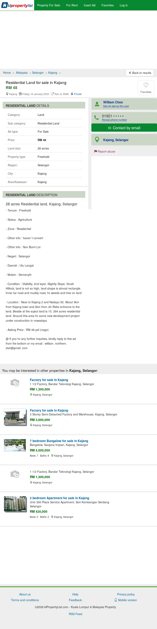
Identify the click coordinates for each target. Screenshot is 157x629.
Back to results (141, 73)
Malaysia (22, 72)
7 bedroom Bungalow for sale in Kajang (59, 441)
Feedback (75, 600)
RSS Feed (75, 614)
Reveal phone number (114, 119)
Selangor (38, 72)
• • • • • (114, 117)
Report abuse (106, 151)
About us (25, 594)
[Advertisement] (78, 40)
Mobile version (127, 600)
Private (78, 94)
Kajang (52, 72)
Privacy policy (126, 594)
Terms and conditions (25, 600)
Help (75, 594)
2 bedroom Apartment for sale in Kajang (59, 498)
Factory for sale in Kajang (49, 380)
